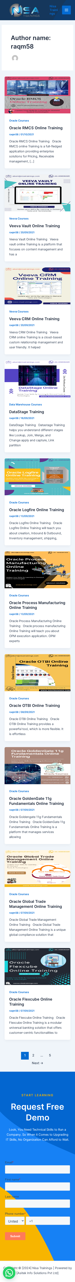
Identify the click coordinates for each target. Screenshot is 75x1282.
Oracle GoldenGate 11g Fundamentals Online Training (36, 801)
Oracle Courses (19, 120)
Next (37, 1063)
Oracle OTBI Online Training (34, 705)
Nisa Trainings (54, 9)
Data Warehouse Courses (25, 404)
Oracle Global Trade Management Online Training (35, 904)
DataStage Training (26, 411)
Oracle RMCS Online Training (35, 127)
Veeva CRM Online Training (34, 318)
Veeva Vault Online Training (34, 225)
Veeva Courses (19, 218)
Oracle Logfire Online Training (36, 509)
